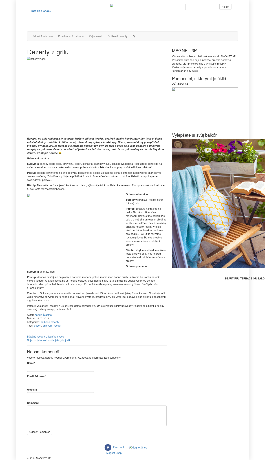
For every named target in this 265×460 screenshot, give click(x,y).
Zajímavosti (95, 36)
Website (32, 389)
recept (57, 325)
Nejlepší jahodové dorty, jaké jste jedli (48, 340)
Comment (33, 403)
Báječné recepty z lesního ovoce (45, 336)
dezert (37, 325)
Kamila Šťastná (43, 314)
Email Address (36, 376)
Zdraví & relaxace (43, 36)
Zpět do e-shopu (41, 11)
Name (31, 363)
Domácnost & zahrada (71, 36)
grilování (47, 325)
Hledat (225, 6)
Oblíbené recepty (117, 36)
